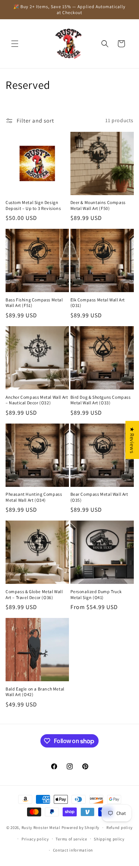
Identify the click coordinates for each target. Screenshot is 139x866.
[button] (15, 44)
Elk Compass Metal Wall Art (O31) (97, 302)
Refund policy (119, 827)
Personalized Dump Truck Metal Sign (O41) (96, 594)
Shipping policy (109, 839)
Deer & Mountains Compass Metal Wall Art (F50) (98, 205)
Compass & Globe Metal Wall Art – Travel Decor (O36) (34, 594)
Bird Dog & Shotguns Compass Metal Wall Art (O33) (100, 400)
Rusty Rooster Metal (40, 827)
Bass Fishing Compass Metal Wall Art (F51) (34, 302)
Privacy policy (35, 839)
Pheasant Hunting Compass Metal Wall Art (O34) (34, 497)
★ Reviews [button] (132, 440)
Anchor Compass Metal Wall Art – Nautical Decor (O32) (37, 400)
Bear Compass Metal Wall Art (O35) (99, 497)
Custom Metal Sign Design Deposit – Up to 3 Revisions (33, 205)
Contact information (73, 850)
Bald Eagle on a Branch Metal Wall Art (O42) (35, 692)
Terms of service (71, 839)
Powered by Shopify (81, 827)
